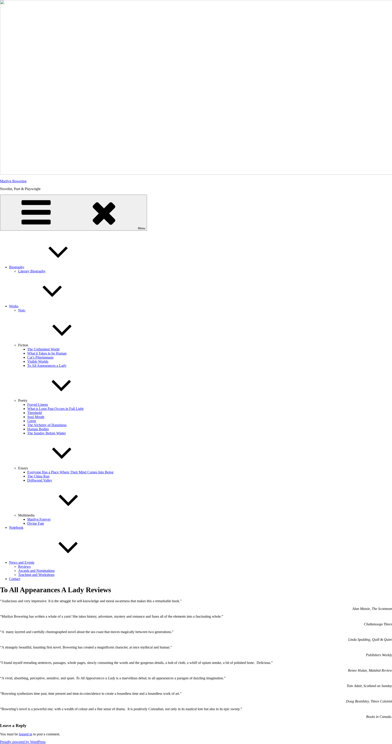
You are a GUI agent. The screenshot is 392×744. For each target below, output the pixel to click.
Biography (16, 267)
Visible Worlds (37, 361)
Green (31, 421)
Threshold (34, 413)
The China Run (38, 476)
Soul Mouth (35, 417)
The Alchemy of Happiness (46, 425)
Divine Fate (35, 523)
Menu (141, 228)
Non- (22, 310)
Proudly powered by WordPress (23, 742)
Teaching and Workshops (36, 575)
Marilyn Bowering (13, 181)
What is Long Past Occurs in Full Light (55, 409)
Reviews (24, 566)
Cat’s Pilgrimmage (40, 357)
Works (13, 306)
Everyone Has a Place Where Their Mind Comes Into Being (70, 472)
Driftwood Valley (39, 480)
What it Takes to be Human (46, 353)
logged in (25, 734)
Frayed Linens (37, 404)
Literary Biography (32, 271)
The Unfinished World (43, 349)
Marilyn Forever (39, 519)
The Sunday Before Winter (46, 433)
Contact (14, 579)
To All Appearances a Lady (46, 365)
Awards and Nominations (36, 571)
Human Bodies (38, 429)
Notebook (16, 527)
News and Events (21, 562)
